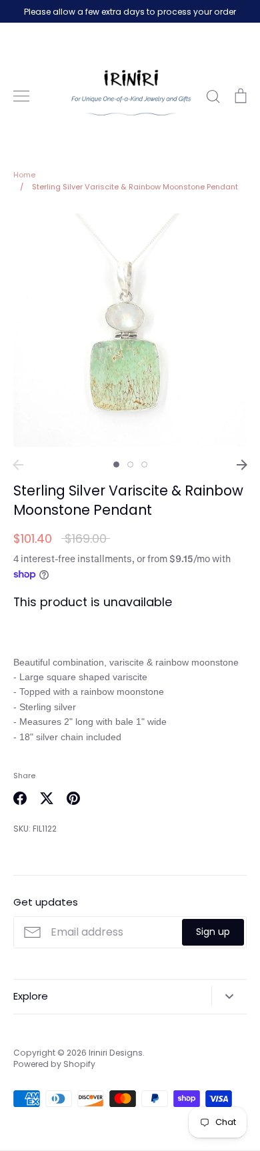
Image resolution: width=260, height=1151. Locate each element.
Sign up (213, 931)
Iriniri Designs (116, 1052)
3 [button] (144, 464)
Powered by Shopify (54, 1064)
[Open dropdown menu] (229, 996)
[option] (130, 330)
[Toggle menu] (21, 96)
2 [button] (130, 464)
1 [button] (116, 464)
